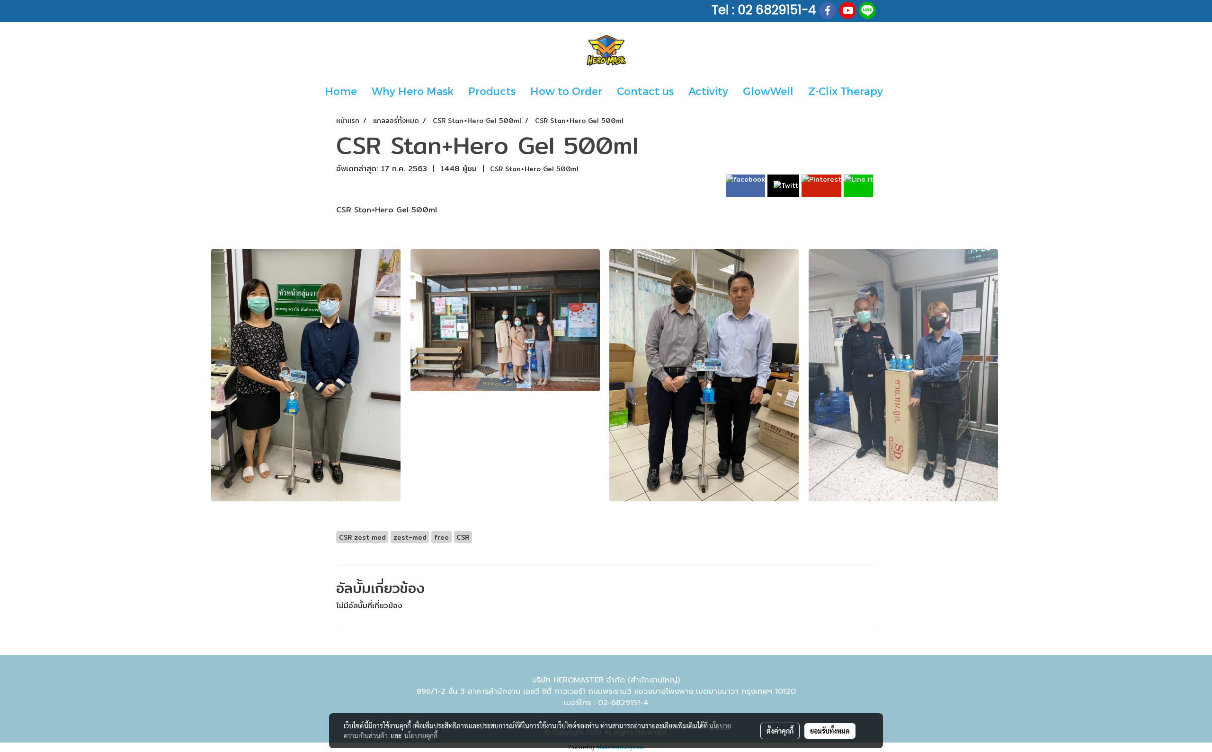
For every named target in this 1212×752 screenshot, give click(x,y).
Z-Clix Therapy (845, 91)
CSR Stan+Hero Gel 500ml (534, 169)
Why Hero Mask (413, 91)
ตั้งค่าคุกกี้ (779, 730)
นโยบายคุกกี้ (420, 735)
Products (492, 91)
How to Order (566, 91)
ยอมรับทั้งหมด (830, 730)
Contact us (645, 91)
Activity (708, 91)
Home (341, 91)
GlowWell (768, 91)
